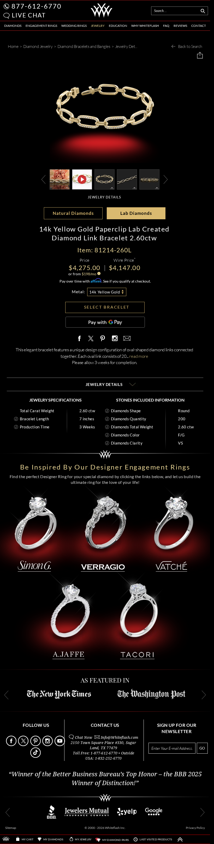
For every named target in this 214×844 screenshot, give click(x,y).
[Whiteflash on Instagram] (114, 338)
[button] (6, 16)
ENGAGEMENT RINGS (41, 26)
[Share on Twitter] (90, 338)
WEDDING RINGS (74, 26)
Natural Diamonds (73, 213)
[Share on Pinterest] (102, 341)
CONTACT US (105, 725)
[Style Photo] (149, 179)
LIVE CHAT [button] (29, 15)
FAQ (166, 26)
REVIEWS (180, 26)
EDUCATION (118, 26)
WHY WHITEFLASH (145, 26)
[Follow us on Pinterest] (35, 744)
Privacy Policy (195, 828)
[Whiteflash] (101, 16)
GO (202, 748)
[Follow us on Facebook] (11, 744)
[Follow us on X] (23, 744)
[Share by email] (126, 338)
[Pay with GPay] (105, 322)
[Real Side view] (127, 179)
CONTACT (198, 26)
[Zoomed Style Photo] (60, 179)
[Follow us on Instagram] (48, 744)
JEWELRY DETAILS (104, 197)
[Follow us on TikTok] (35, 756)
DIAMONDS (12, 26)
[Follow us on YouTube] (60, 744)
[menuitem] (12, 26)
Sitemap (10, 828)
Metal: (78, 291)
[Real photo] (104, 179)
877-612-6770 (36, 6)
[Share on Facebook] (80, 338)
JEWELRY (98, 26)
